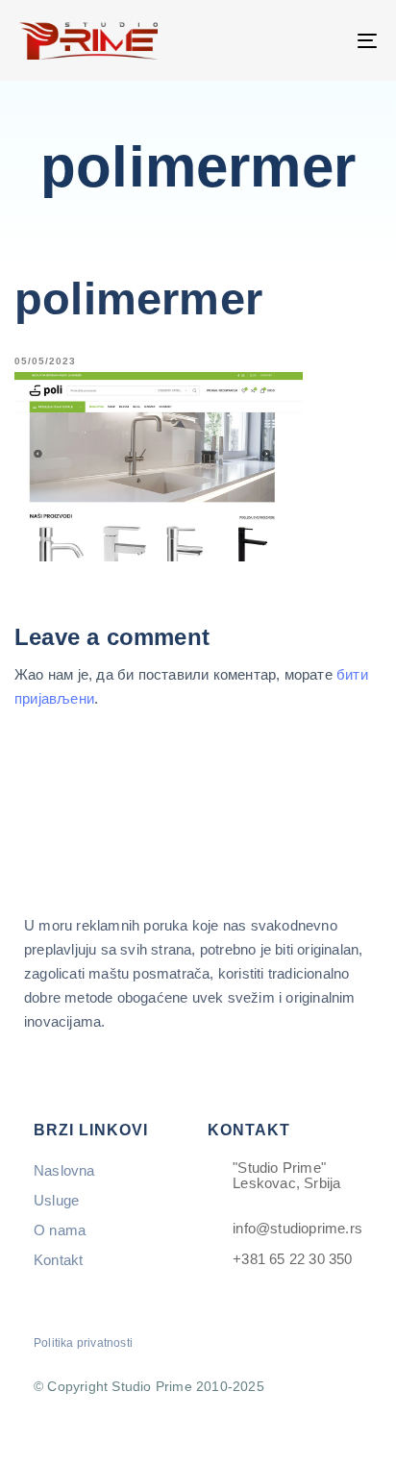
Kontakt (58, 1260)
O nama (60, 1230)
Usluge (56, 1200)
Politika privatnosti (83, 1343)
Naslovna (64, 1170)
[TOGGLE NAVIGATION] (317, 40)
